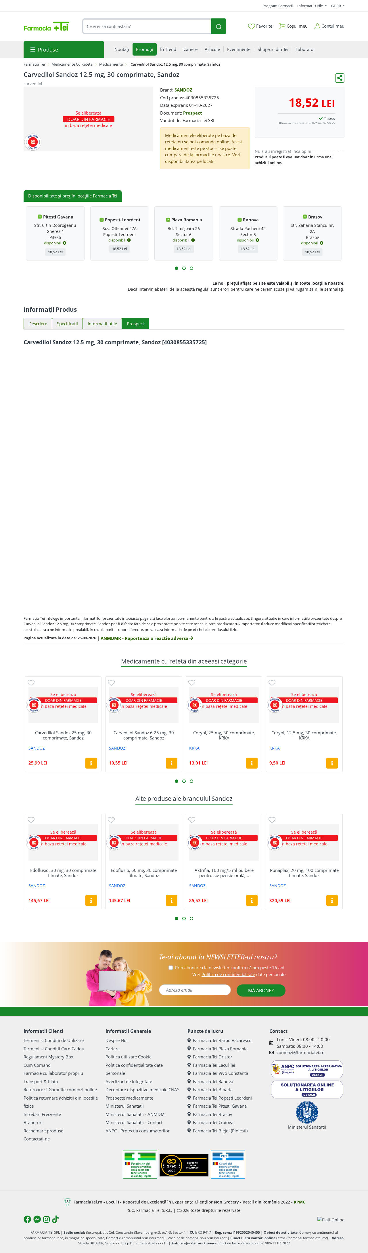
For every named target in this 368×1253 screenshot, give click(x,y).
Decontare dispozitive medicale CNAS (142, 1089)
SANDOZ (183, 90)
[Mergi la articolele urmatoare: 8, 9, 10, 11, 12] (191, 268)
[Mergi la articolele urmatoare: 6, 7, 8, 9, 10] (184, 268)
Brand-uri (33, 1122)
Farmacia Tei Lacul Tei (214, 1065)
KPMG (300, 1202)
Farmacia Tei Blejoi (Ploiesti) (220, 1131)
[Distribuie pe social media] (339, 78)
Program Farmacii (277, 5)
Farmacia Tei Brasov (212, 1114)
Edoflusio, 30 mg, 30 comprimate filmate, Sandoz (63, 873)
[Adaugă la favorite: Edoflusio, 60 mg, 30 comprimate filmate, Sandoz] (111, 819)
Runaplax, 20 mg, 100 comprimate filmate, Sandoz (304, 873)
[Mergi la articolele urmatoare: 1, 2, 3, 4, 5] (176, 268)
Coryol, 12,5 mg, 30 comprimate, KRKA (304, 735)
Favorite (263, 26)
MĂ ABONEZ (261, 990)
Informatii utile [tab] (102, 323)
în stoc (330, 118)
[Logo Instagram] (46, 1219)
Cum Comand (37, 1065)
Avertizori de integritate (129, 1081)
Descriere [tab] (37, 323)
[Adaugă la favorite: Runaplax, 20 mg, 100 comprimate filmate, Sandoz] (272, 819)
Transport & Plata (41, 1081)
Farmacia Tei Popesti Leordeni (222, 1098)
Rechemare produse (43, 1131)
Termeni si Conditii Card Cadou (54, 1049)
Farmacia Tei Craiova (213, 1122)
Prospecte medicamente (129, 1098)
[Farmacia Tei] (47, 26)
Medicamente (111, 64)
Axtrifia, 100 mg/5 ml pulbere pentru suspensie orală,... (224, 873)
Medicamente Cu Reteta (72, 64)
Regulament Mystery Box (48, 1057)
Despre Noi (117, 1040)
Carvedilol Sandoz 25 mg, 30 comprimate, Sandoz (63, 735)
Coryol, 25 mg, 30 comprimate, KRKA (224, 735)
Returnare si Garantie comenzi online (60, 1089)
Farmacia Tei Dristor (212, 1057)
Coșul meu (296, 26)
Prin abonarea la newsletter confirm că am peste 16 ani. (230, 967)
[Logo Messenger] (37, 1219)
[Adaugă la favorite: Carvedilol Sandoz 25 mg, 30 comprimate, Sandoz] (31, 682)
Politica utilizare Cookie (129, 1057)
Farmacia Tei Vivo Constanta (220, 1073)
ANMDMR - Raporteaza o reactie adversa (145, 638)
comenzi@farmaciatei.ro (301, 1052)
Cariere (113, 1049)
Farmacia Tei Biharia (213, 1089)
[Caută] (218, 26)
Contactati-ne (37, 1139)
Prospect (192, 113)
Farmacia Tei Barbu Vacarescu (222, 1040)
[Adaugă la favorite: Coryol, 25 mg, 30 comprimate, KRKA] (191, 682)
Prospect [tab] (135, 323)
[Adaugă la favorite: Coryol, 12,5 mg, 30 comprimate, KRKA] (272, 682)
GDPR (336, 5)
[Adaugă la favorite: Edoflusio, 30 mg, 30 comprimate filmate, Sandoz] (31, 819)
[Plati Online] (330, 1219)
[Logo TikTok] (55, 1219)
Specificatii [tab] (67, 323)
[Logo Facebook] (27, 1219)
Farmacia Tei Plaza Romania (220, 1049)
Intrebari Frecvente (42, 1114)
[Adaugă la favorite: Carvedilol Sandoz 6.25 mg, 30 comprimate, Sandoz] (111, 682)
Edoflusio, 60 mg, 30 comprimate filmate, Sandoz (144, 873)
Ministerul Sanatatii (125, 1106)
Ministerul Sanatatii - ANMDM (135, 1114)
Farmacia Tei (34, 64)
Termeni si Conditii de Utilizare (54, 1040)
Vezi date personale (238, 974)
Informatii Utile (310, 5)
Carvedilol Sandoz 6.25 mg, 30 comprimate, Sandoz (144, 735)
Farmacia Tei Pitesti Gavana (220, 1106)
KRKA (194, 748)
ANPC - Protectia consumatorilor (138, 1131)
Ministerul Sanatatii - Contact (134, 1122)
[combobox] (147, 26)
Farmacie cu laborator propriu (53, 1073)
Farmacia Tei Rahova (213, 1081)
